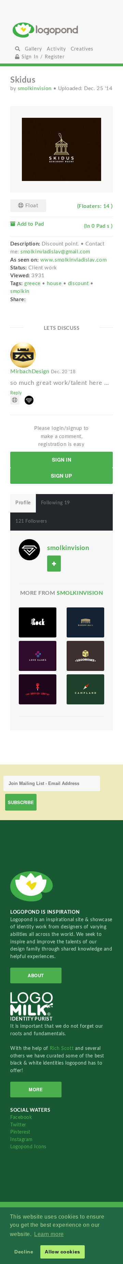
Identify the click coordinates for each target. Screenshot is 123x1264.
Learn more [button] (49, 1234)
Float (31, 205)
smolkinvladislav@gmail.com (55, 251)
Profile (23, 503)
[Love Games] (37, 656)
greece (33, 283)
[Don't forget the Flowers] (37, 689)
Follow (54, 564)
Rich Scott (62, 1048)
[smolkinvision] (29, 549)
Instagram (21, 1139)
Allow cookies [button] (62, 1251)
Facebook (21, 1117)
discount (79, 283)
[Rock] (37, 622)
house (55, 283)
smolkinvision (35, 88)
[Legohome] (85, 656)
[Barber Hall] (85, 622)
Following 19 (55, 503)
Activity (56, 49)
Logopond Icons (28, 1146)
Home (62, 30)
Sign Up (61, 475)
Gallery (33, 49)
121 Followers (31, 521)
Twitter (18, 1124)
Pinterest (20, 1132)
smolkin (19, 291)
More (36, 1089)
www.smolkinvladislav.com (73, 260)
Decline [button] (23, 1251)
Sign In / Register (42, 56)
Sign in (61, 459)
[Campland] (85, 689)
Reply (16, 393)
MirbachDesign (43, 371)
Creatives (82, 49)
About (36, 975)
